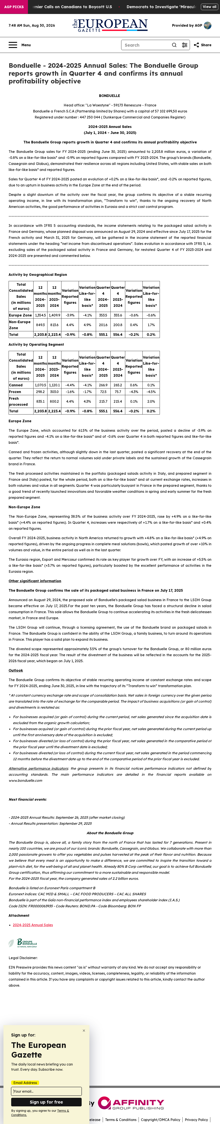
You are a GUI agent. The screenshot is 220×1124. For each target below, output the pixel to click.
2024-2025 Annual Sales (33, 925)
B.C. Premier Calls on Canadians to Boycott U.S (65, 6)
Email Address (25, 1083)
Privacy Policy (196, 1120)
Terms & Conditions (120, 1120)
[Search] (174, 45)
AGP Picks (14, 7)
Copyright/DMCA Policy (160, 1120)
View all (209, 7)
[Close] (84, 1031)
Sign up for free (46, 1102)
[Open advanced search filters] (184, 45)
